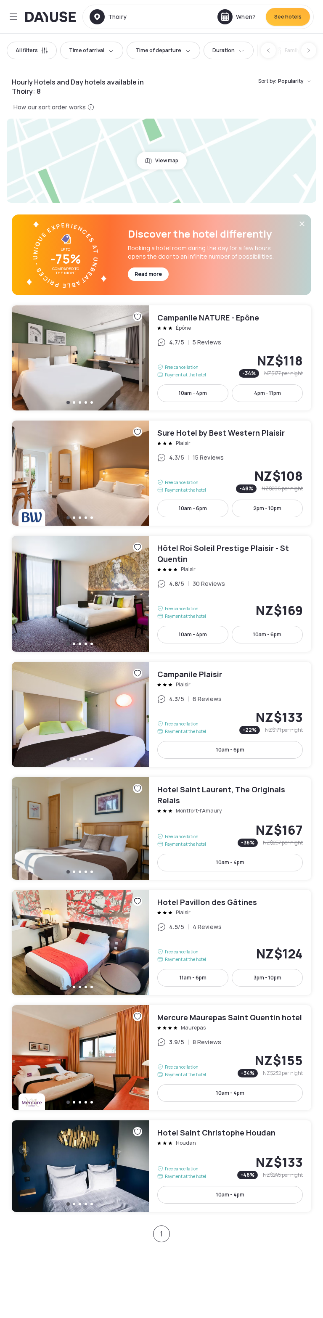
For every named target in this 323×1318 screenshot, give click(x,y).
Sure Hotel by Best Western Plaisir (161, 473)
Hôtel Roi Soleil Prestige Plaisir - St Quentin (161, 594)
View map (166, 160)
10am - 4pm (193, 393)
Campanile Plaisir (161, 714)
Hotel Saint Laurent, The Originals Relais (161, 828)
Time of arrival (86, 50)
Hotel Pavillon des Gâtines (161, 942)
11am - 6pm (193, 977)
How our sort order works (49, 107)
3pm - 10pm (267, 977)
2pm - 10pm (267, 508)
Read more (148, 274)
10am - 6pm (193, 508)
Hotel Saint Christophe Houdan (161, 1166)
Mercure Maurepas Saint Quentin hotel (161, 1057)
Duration (223, 50)
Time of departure (158, 50)
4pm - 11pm (267, 393)
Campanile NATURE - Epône (161, 357)
